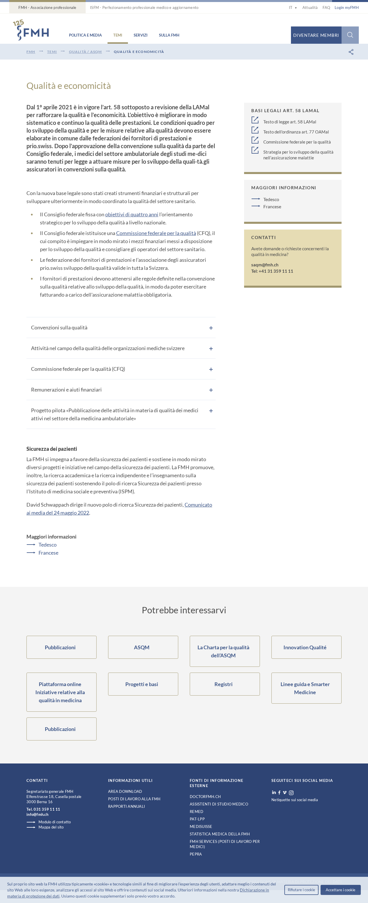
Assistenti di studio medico (219, 804)
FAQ (326, 7)
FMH (30, 51)
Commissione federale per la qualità (156, 233)
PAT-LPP (197, 819)
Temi (117, 35)
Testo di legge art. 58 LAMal (289, 121)
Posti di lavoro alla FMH (134, 799)
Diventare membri (316, 35)
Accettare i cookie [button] (340, 889)
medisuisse (201, 826)
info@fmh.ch (37, 814)
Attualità (310, 7)
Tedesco (48, 544)
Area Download (125, 791)
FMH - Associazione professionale (47, 7)
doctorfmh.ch (205, 796)
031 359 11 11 (47, 809)
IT (293, 7)
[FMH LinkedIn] (274, 792)
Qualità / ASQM (85, 51)
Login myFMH (347, 7)
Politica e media (85, 35)
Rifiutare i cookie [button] (301, 889)
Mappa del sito (51, 827)
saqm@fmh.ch (265, 264)
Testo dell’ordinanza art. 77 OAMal (296, 131)
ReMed (196, 811)
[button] (177, 897)
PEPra (196, 854)
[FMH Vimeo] (284, 792)
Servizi (140, 35)
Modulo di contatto (55, 822)
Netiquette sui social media (294, 799)
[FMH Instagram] (291, 793)
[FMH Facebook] (279, 792)
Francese (48, 552)
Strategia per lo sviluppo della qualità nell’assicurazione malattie (298, 154)
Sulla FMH (169, 35)
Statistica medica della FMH (220, 834)
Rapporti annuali (126, 806)
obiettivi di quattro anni (131, 214)
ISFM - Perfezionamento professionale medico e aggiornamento (144, 7)
